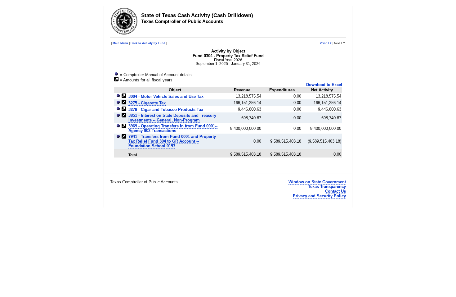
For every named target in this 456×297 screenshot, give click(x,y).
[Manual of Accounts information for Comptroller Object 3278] (118, 109)
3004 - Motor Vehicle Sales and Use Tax (165, 96)
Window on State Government (317, 182)
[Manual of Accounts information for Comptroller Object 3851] (118, 116)
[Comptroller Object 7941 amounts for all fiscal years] (124, 137)
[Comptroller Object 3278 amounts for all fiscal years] (124, 109)
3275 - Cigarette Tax (147, 103)
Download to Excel (324, 84)
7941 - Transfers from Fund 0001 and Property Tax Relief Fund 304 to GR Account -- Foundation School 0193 (172, 141)
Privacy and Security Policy (319, 196)
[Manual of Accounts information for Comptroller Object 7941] (118, 137)
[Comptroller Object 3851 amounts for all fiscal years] (124, 116)
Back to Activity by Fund (148, 43)
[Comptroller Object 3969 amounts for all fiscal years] (124, 126)
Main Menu (120, 43)
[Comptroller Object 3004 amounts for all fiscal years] (124, 96)
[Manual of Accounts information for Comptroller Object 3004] (118, 96)
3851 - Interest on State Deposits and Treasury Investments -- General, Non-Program (172, 117)
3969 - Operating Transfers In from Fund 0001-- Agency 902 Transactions (172, 128)
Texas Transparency (327, 186)
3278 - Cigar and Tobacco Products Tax (165, 109)
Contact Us (335, 191)
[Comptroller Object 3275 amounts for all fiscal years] (124, 103)
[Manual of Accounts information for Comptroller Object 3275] (118, 103)
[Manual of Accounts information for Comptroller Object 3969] (118, 126)
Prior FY (326, 43)
